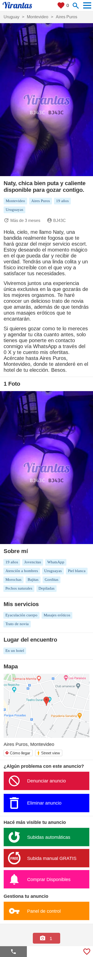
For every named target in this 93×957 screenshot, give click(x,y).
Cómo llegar (17, 753)
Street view (48, 753)
